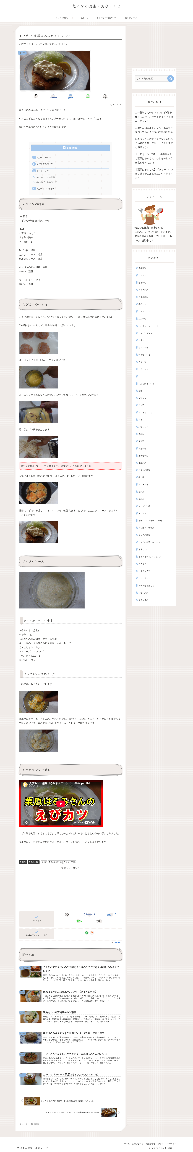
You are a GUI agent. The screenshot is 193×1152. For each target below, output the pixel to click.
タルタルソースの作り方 (46, 182)
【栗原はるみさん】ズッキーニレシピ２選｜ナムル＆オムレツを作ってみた (154, 173)
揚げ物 (24, 862)
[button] (105, 96)
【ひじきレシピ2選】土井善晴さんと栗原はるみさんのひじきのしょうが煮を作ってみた (154, 158)
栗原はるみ (35, 862)
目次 (69, 148)
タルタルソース (44, 171)
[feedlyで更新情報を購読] (87, 932)
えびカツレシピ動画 (45, 188)
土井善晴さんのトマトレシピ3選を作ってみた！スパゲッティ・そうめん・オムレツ (154, 116)
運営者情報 (150, 1144)
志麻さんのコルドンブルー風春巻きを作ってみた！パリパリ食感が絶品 (154, 130)
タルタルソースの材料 (45, 177)
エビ (45, 862)
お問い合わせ (137, 1144)
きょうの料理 (70, 862)
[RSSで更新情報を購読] (92, 932)
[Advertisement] (70, 888)
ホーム (127, 1144)
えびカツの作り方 (45, 164)
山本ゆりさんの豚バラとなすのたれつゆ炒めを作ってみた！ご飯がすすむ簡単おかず (154, 143)
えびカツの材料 (44, 157)
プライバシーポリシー (167, 1144)
